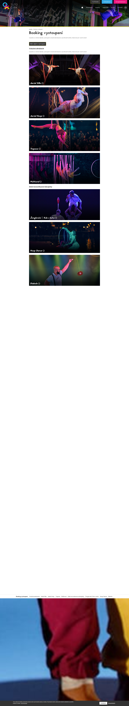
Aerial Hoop (51, 596)
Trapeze (58, 596)
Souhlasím (103, 703)
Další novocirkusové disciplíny (76, 596)
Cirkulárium (107, 2)
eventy (97, 7)
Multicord (64, 596)
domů (82, 7)
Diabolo (110, 596)
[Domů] (10, 9)
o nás (113, 7)
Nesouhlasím (111, 703)
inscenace (89, 7)
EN (126, 7)
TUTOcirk (95, 2)
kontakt (120, 7)
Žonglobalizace (120, 2)
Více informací (24, 703)
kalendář (105, 7)
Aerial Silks (44, 596)
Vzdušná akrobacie (34, 596)
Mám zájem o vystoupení (37, 44)
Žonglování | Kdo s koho (92, 596)
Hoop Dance (103, 596)
